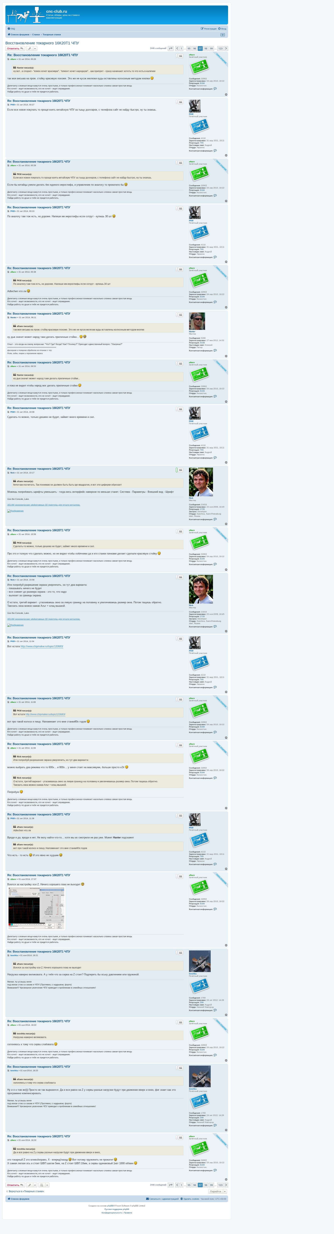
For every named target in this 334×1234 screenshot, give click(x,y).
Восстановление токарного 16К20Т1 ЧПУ (42, 43)
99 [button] (211, 48)
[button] (171, 48)
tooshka (193, 974)
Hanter (192, 331)
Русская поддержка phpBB (117, 1209)
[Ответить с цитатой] (180, 56)
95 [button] (189, 48)
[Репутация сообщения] (176, 56)
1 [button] (181, 48)
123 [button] (220, 48)
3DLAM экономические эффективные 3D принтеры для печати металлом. (43, 505)
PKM (191, 114)
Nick (191, 498)
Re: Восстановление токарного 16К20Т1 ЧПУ (42, 55)
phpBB (110, 1206)
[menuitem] (11, 28)
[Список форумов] (26, 15)
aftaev (192, 55)
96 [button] (194, 48)
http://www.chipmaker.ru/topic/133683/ (42, 646)
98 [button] (205, 48)
